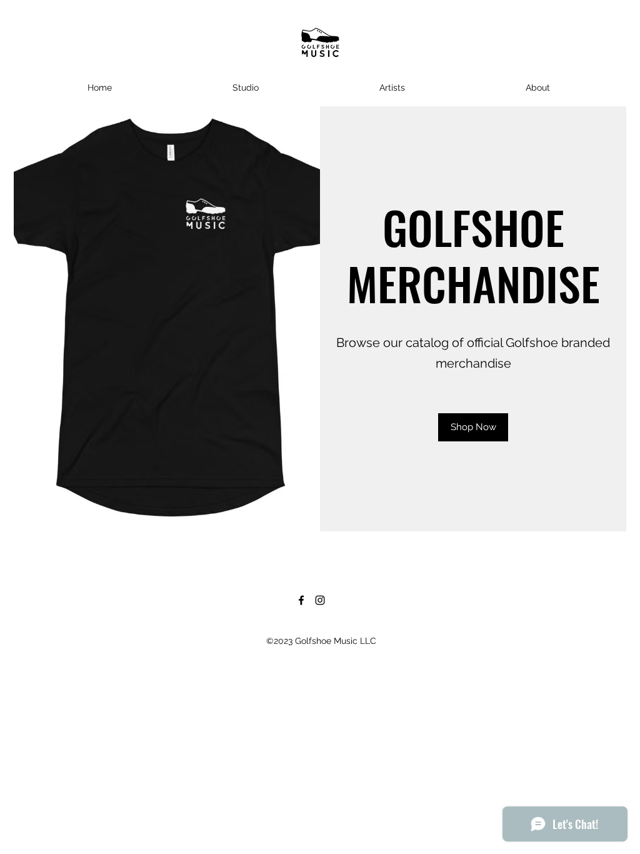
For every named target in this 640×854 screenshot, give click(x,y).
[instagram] (320, 600)
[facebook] (301, 600)
